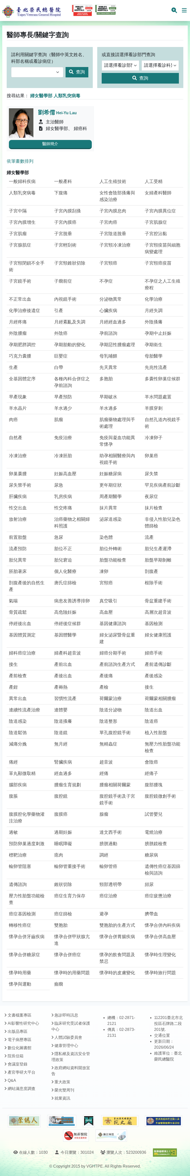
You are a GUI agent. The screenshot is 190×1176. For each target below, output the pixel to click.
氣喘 (13, 600)
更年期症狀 (110, 485)
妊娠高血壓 (65, 473)
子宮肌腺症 (156, 222)
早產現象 (18, 396)
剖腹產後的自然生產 (27, 586)
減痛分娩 (18, 744)
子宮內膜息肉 (112, 210)
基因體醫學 (65, 635)
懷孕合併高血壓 (160, 936)
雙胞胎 (61, 925)
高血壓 (106, 612)
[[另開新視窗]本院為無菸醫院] (76, 1136)
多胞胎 (106, 378)
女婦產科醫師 (158, 192)
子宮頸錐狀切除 (69, 263)
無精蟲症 (108, 744)
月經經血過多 (112, 321)
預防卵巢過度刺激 (27, 843)
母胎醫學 (154, 356)
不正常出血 (20, 299)
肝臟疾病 (18, 496)
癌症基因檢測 (22, 913)
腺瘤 (103, 814)
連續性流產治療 (24, 709)
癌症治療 (108, 895)
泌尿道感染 (110, 519)
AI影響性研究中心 (23, 1023)
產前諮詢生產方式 (117, 664)
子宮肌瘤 (18, 233)
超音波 (106, 762)
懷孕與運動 (20, 984)
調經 (103, 855)
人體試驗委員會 (68, 1037)
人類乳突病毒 (22, 192)
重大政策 (62, 1082)
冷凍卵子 (154, 437)
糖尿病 (151, 855)
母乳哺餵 (108, 356)
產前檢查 (18, 675)
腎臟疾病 (63, 762)
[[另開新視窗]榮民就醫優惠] (61, 1121)
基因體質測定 (22, 635)
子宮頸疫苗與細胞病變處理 (162, 248)
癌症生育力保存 (69, 895)
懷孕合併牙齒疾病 (27, 936)
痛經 (13, 762)
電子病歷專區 (19, 1040)
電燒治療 (154, 832)
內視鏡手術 (65, 299)
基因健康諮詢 (112, 623)
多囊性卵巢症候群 (162, 378)
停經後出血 (20, 623)
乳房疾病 (63, 496)
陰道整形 (108, 721)
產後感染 (154, 675)
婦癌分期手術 (112, 653)
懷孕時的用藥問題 (72, 972)
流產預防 (18, 548)
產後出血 (63, 675)
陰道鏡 (61, 732)
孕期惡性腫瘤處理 (117, 344)
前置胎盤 (18, 537)
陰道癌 (151, 721)
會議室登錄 (17, 1064)
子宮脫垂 (63, 233)
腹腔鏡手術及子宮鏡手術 (117, 799)
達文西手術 (110, 832)
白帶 (58, 367)
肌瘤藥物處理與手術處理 (117, 423)
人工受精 (154, 181)
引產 (58, 310)
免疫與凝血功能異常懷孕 (117, 441)
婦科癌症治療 (22, 653)
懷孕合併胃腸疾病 (117, 936)
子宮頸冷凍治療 (115, 245)
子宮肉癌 (108, 222)
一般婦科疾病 (22, 181)
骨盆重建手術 (158, 600)
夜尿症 (151, 496)
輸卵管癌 (108, 866)
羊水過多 (108, 408)
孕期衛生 (154, 344)
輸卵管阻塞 (20, 866)
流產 (149, 537)
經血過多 (63, 773)
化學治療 (154, 299)
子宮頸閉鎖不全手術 (27, 266)
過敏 (13, 832)
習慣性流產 (65, 698)
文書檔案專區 (19, 1015)
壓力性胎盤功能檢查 (27, 899)
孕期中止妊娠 (158, 333)
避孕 (103, 913)
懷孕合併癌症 (67, 954)
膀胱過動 (108, 843)
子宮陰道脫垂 (112, 233)
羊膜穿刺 (154, 408)
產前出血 (63, 664)
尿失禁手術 (20, 485)
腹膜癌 (61, 814)
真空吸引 (108, 600)
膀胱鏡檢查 (156, 843)
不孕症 (106, 281)
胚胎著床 (18, 571)
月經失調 (154, 310)
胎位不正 (63, 548)
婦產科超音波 (67, 653)
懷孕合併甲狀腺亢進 (72, 940)
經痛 (103, 773)
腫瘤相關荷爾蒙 (115, 784)
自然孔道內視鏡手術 (162, 423)
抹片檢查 (154, 507)
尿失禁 (151, 473)
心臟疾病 (108, 310)
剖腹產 (151, 571)
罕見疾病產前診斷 (162, 485)
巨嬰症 (61, 356)
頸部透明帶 (110, 884)
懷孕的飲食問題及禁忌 (117, 958)
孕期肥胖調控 (22, 344)
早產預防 (63, 396)
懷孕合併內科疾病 (162, 925)
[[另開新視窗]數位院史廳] (119, 1121)
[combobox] (37, 72)
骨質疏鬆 (18, 612)
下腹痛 (61, 192)
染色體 (106, 537)
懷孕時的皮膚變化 (117, 972)
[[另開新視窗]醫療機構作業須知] (163, 1121)
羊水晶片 (18, 408)
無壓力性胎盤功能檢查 (162, 747)
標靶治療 (18, 855)
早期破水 (108, 396)
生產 (13, 367)
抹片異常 (108, 507)
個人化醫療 (65, 571)
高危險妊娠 (65, 612)
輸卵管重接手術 (69, 866)
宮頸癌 (106, 582)
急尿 (58, 537)
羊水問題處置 (158, 396)
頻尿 (149, 884)
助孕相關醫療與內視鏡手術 (117, 459)
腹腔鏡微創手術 (160, 796)
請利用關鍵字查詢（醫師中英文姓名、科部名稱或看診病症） (49, 58)
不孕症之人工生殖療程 (162, 284)
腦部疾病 (18, 784)
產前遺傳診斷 (158, 664)
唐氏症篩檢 (65, 582)
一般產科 (63, 181)
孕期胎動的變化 (69, 344)
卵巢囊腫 (18, 473)
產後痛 (106, 675)
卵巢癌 (151, 455)
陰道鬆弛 (18, 732)
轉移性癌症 (20, 925)
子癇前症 (63, 281)
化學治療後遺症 (24, 310)
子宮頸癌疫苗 (158, 263)
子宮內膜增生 (22, 222)
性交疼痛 (63, 507)
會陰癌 (151, 762)
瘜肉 (58, 855)
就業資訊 (62, 1098)
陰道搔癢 (63, 721)
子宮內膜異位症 (160, 210)
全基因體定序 (22, 378)
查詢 (80, 71)
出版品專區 (17, 1031)
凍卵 (103, 571)
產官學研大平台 (21, 1072)
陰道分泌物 (110, 709)
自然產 (15, 437)
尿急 (58, 485)
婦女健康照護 (158, 635)
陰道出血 (154, 709)
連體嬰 (61, 709)
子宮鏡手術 (20, 281)
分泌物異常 (110, 299)
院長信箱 (16, 1056)
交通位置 (162, 1035)
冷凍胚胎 (63, 455)
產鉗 (13, 687)
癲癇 (58, 984)
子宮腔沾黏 (156, 233)
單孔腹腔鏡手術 (115, 732)
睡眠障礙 (63, 843)
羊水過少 (63, 408)
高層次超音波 (158, 612)
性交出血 (18, 507)
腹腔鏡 (61, 796)
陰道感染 (18, 721)
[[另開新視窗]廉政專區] (111, 1136)
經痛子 (151, 773)
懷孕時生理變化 (160, 954)
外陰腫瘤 (18, 333)
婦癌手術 (154, 653)
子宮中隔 (18, 210)
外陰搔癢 (154, 321)
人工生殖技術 (112, 181)
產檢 (103, 687)
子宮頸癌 (108, 263)
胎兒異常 (18, 560)
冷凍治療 (18, 455)
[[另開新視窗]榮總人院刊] (24, 1121)
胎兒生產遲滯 (158, 548)
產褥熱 (61, 687)
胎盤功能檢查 (112, 560)
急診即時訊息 (66, 1015)
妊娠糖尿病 (110, 473)
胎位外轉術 (110, 548)
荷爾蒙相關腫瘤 (160, 698)
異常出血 (18, 698)
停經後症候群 (67, 623)
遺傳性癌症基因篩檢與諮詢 (162, 870)
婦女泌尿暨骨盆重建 (117, 638)
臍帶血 (151, 913)
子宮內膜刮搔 (67, 210)
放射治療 (18, 519)
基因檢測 (154, 623)
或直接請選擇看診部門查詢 (128, 54)
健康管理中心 (66, 1045)
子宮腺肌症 (20, 245)
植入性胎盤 (156, 732)
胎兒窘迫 (63, 560)
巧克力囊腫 (20, 356)
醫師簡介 (50, 144)
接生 (13, 664)
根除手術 (154, 582)
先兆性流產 (156, 367)
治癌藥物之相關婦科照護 (72, 522)
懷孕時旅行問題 (160, 972)
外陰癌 (61, 333)
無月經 (61, 744)
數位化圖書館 (19, 1048)
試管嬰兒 (154, 814)
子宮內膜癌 (65, 222)
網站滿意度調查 (21, 1088)
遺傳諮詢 (18, 884)
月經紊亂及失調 (69, 321)
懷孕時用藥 (20, 972)
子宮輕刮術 (65, 245)
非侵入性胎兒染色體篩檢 (162, 522)
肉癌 (13, 419)
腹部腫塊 (154, 784)
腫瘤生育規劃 (67, 784)
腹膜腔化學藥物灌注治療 (27, 817)
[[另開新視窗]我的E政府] (89, 1121)
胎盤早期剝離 (158, 560)
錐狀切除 (63, 884)
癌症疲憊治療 (158, 895)
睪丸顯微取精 (22, 773)
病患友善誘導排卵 (72, 600)
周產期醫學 (110, 496)
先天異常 (108, 367)
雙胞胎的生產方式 (117, 925)
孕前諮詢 (108, 333)
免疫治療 (63, 437)
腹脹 (13, 796)
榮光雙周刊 (64, 1090)
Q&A (12, 1080)
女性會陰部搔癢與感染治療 (117, 196)
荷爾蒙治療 (110, 698)
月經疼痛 (18, 321)
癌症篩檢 (63, 913)
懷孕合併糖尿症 (24, 954)
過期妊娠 (63, 832)
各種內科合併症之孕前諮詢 (72, 382)
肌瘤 (58, 419)
